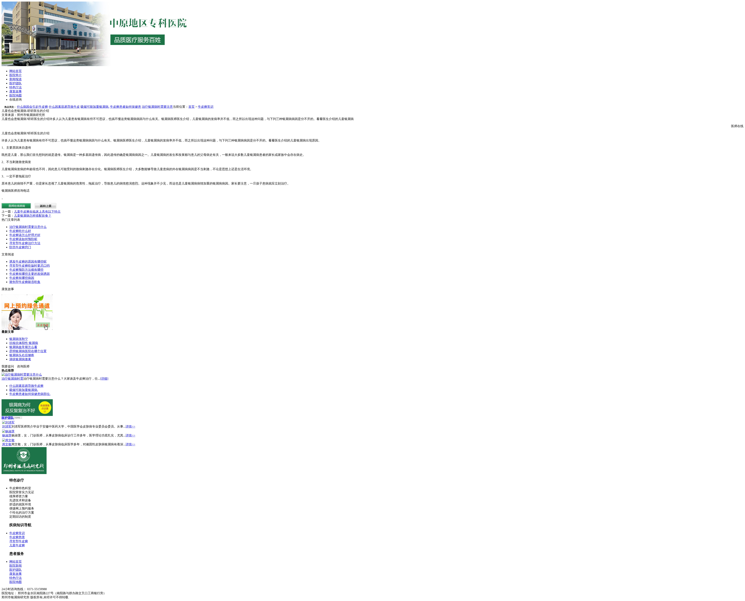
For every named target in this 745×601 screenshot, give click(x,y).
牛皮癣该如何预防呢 (23, 239)
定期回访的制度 (20, 516)
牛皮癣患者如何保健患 (125, 106)
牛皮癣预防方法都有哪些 (26, 269)
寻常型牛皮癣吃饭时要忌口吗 (29, 265)
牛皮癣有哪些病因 (21, 277)
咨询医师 (23, 366)
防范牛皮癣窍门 (20, 247)
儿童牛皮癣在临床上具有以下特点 (37, 211)
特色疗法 (15, 87)
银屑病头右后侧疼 (21, 355)
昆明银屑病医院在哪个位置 (28, 351)
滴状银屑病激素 (20, 359)
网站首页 (15, 71)
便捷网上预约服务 (21, 508)
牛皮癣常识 (205, 106)
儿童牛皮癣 (17, 545)
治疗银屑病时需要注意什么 (28, 227)
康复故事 (15, 91)
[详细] (104, 378)
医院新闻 (15, 565)
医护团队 (15, 83)
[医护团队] (18, 417)
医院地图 (15, 95)
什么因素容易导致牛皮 (64, 106)
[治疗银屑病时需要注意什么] (22, 374)
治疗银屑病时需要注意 (157, 106)
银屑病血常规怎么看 (23, 347)
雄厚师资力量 (18, 496)
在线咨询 (15, 99)
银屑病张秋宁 (18, 339)
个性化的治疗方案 (21, 512)
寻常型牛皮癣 (18, 541)
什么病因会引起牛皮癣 (32, 106)
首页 (191, 106)
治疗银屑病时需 (12, 378)
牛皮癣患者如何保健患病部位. (29, 394)
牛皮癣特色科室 (20, 488)
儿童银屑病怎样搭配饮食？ (32, 215)
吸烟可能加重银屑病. (95, 106)
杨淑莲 (6, 435)
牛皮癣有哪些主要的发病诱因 (29, 273)
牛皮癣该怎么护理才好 (24, 235)
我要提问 (8, 366)
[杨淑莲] (8, 431)
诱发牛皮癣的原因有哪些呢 (28, 261)
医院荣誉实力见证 (21, 492)
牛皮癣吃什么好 (20, 231)
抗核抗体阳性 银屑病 (23, 343)
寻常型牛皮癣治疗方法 (24, 243)
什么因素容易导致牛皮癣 (26, 385)
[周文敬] (8, 440)
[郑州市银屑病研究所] (24, 473)
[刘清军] (8, 422)
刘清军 (6, 426)
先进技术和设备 (20, 500)
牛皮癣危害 (17, 537)
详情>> (130, 426)
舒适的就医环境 (20, 504)
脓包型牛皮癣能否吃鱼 (24, 282)
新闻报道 (15, 79)
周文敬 (6, 444)
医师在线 (737, 126)
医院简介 (15, 75)
